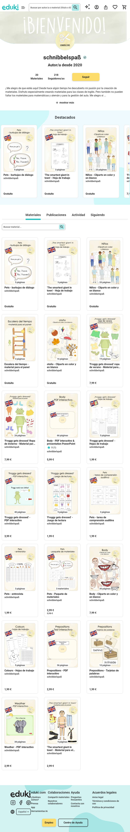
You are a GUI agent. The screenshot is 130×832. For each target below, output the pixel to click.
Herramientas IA (39, 811)
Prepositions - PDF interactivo (57, 672)
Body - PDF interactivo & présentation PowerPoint (61, 442)
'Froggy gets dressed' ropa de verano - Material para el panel (104, 366)
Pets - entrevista (13, 593)
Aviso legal (97, 797)
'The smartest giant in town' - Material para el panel (60, 749)
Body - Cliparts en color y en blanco (103, 595)
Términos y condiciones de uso (106, 802)
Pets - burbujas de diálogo (18, 174)
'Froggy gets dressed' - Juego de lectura (60, 519)
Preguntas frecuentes (76, 798)
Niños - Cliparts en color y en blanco (100, 176)
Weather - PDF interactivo (19, 747)
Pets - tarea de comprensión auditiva (101, 519)
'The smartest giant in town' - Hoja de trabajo (57, 176)
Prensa (34, 803)
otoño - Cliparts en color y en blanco (61, 366)
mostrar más (66, 102)
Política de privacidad (103, 807)
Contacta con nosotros (78, 804)
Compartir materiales (58, 797)
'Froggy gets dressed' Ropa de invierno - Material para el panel (19, 442)
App (33, 807)
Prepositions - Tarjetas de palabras (104, 672)
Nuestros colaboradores (55, 802)
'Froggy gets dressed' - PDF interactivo (17, 519)
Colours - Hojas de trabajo (19, 670)
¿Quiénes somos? (36, 798)
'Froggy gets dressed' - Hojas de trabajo (102, 442)
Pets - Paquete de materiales (57, 595)
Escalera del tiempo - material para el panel (16, 366)
